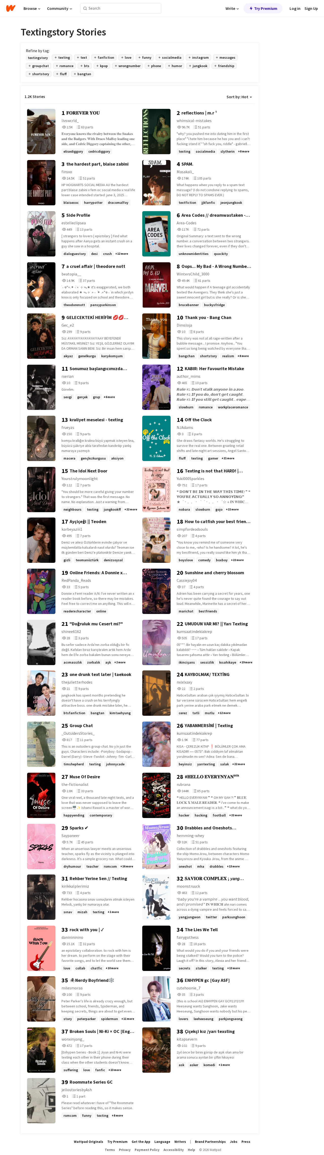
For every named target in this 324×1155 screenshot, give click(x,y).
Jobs (233, 1142)
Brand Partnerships (210, 1142)
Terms (110, 1150)
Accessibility (174, 1150)
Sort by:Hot (237, 96)
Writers (180, 1142)
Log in (295, 8)
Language (162, 1142)
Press (245, 1142)
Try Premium (265, 8)
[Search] (85, 8)
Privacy (125, 1150)
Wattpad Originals (88, 1142)
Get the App (141, 1142)
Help (191, 1150)
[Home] (10, 8)
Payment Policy (147, 1150)
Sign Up (311, 8)
